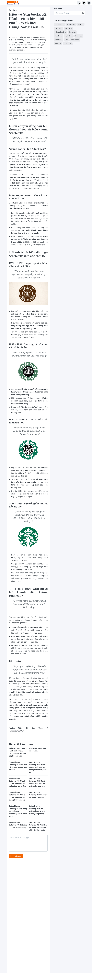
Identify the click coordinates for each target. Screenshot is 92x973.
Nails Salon (69, 36)
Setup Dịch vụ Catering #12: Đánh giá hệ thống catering (38, 794)
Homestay (72, 32)
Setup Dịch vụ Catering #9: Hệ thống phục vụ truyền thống (18, 825)
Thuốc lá (58, 44)
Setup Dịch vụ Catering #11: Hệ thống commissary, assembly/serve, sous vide (18, 811)
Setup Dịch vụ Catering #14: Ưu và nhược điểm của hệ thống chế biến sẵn (37, 782)
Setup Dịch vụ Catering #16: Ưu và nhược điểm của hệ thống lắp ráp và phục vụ (38, 767)
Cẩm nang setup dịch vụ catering (37, 749)
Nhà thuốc (58, 40)
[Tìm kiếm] (79, 2)
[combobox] (69, 13)
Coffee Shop (59, 24)
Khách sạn (58, 36)
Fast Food (58, 28)
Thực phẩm (67, 44)
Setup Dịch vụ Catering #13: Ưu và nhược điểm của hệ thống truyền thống (17, 796)
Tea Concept (74, 40)
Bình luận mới (15, 856)
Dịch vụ (80, 24)
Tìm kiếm (58, 9)
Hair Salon (68, 28)
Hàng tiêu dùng (60, 32)
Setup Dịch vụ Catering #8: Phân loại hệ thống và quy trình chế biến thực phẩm (38, 826)
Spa (66, 40)
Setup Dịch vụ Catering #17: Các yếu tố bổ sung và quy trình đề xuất (18, 766)
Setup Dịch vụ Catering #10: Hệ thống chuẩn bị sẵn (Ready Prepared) (37, 810)
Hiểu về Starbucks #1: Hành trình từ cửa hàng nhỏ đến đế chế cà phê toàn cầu (18, 752)
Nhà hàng (78, 36)
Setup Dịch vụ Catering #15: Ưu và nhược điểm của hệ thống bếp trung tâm (17, 782)
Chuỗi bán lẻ (71, 24)
